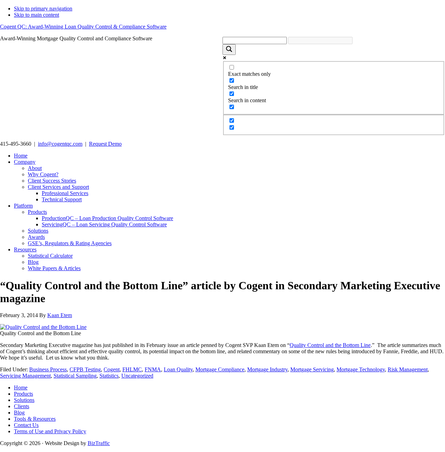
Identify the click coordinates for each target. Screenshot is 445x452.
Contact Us (26, 425)
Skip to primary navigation (43, 8)
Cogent (112, 369)
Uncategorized (137, 376)
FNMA (153, 369)
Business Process (48, 369)
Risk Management (408, 369)
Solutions (24, 400)
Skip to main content (36, 15)
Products (23, 394)
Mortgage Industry (267, 369)
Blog (19, 412)
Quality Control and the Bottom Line (330, 345)
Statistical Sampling (75, 376)
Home (20, 387)
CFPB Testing (85, 369)
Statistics (109, 376)
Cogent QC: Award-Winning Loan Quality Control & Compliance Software (83, 27)
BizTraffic (99, 443)
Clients (21, 406)
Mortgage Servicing (312, 369)
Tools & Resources (35, 419)
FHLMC (132, 369)
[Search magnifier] (229, 49)
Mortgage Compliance (219, 369)
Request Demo (105, 144)
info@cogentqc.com (60, 144)
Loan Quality (178, 369)
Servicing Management (25, 376)
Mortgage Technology (361, 369)
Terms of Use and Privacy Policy (50, 431)
